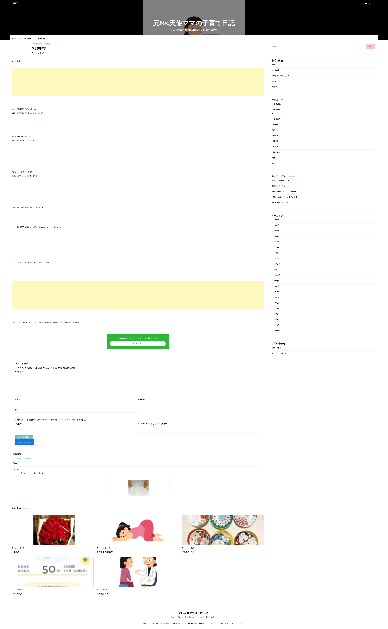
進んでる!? (275, 81)
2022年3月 (275, 247)
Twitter (155, 623)
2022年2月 (275, 253)
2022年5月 (275, 236)
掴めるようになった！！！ (281, 76)
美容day (275, 87)
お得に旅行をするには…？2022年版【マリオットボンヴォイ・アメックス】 (194, 623)
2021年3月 (275, 314)
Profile (145, 623)
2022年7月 (275, 225)
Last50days (17, 594)
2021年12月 (276, 264)
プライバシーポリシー (280, 353)
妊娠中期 (275, 136)
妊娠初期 (275, 141)
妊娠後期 (47, 44)
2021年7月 (275, 292)
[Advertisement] (137, 82)
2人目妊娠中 (37, 44)
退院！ (274, 180)
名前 (17, 400)
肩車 (273, 65)
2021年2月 (275, 320)
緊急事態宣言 (39, 48)
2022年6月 (276, 231)
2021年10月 (276, 275)
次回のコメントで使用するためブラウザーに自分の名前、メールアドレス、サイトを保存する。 (52, 420)
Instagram (165, 623)
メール (141, 400)
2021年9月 (275, 281)
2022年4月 (276, 242)
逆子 (273, 113)
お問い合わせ (276, 348)
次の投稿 (17, 454)
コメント (19, 372)
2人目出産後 (276, 104)
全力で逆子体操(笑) (105, 552)
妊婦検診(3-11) (103, 594)
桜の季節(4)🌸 (188, 552)
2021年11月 (276, 270)
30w (15, 463)
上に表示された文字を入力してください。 (153, 424)
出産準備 (275, 124)
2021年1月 (275, 325)
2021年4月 (275, 308)
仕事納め (15, 552)
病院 (273, 163)
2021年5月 (275, 303)
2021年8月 (275, 286)
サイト (17, 410)
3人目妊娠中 (276, 119)
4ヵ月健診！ (276, 70)
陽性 (273, 203)
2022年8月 (276, 220)
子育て (274, 158)
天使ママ (275, 130)
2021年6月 (275, 297)
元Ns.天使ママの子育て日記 (194, 23)
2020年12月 (276, 331)
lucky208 (165, 350)
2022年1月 (275, 258)
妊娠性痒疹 (276, 152)
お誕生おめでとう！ (279, 191)
